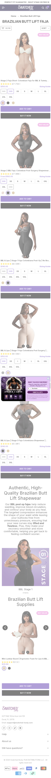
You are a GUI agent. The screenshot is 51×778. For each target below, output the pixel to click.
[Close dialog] (48, 378)
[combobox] (29, 388)
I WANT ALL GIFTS (37, 392)
